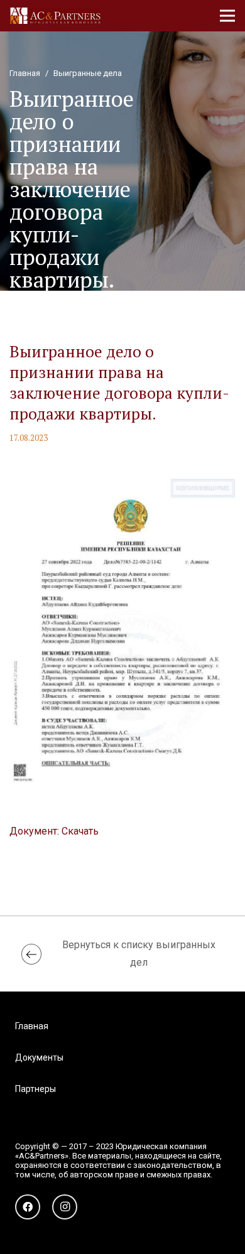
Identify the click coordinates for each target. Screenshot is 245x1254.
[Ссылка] (55, 16)
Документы (39, 1057)
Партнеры (35, 1089)
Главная (31, 1026)
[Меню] (227, 15)
